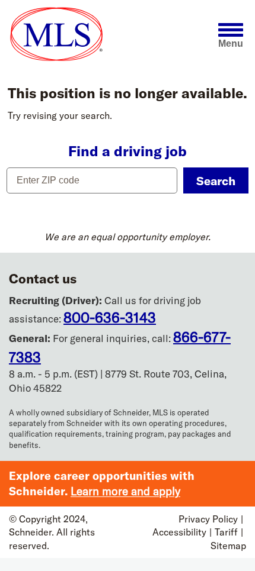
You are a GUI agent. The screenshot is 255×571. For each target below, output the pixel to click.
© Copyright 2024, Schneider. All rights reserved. (52, 532)
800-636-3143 (109, 317)
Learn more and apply (125, 491)
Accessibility (179, 532)
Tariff (226, 532)
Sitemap (228, 545)
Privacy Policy (208, 519)
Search (215, 180)
